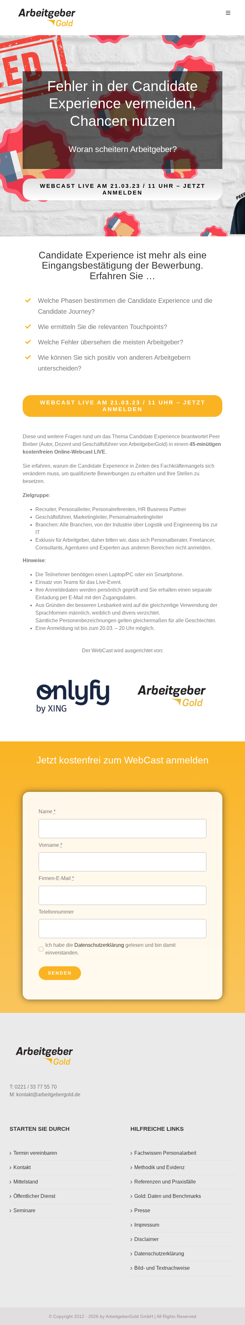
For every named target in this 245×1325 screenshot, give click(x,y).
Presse (142, 1210)
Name (47, 811)
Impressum (146, 1225)
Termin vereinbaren (35, 1153)
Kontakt (22, 1167)
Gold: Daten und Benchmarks (167, 1196)
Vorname (50, 845)
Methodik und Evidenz (159, 1167)
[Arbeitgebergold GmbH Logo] (48, 8)
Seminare (24, 1210)
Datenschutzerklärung (99, 945)
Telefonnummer (56, 912)
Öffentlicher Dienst (34, 1196)
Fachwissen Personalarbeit (165, 1153)
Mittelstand (25, 1181)
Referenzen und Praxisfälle (165, 1181)
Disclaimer (146, 1239)
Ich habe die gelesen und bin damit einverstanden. (110, 948)
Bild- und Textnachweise (162, 1268)
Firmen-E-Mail (56, 878)
